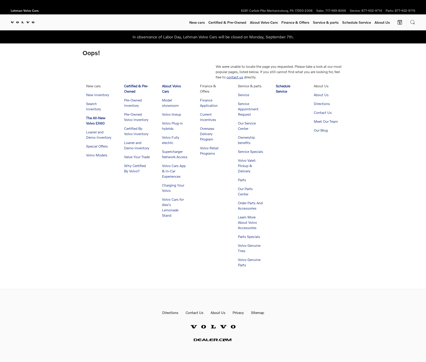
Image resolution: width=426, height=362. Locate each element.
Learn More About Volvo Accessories (247, 222)
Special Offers (97, 146)
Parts (242, 180)
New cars (197, 22)
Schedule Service (356, 22)
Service (326, 22)
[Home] (22, 22)
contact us (235, 77)
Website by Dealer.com (213, 339)
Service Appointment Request (248, 108)
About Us (382, 22)
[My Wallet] (399, 22)
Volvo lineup (171, 114)
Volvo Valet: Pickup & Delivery (247, 165)
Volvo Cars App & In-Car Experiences (174, 170)
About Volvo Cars (264, 22)
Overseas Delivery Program (207, 133)
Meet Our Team (326, 121)
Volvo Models (96, 155)
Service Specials (250, 151)
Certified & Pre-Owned (227, 22)
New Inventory (97, 95)
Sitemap (257, 312)
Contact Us (323, 112)
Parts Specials (249, 236)
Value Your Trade (137, 157)
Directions (322, 103)
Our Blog (321, 130)
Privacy (238, 312)
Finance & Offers (295, 22)
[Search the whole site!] (412, 22)
